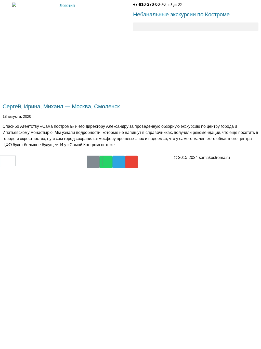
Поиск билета (12, 175)
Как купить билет (15, 166)
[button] (195, 26)
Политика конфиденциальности (202, 167)
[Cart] (8, 161)
